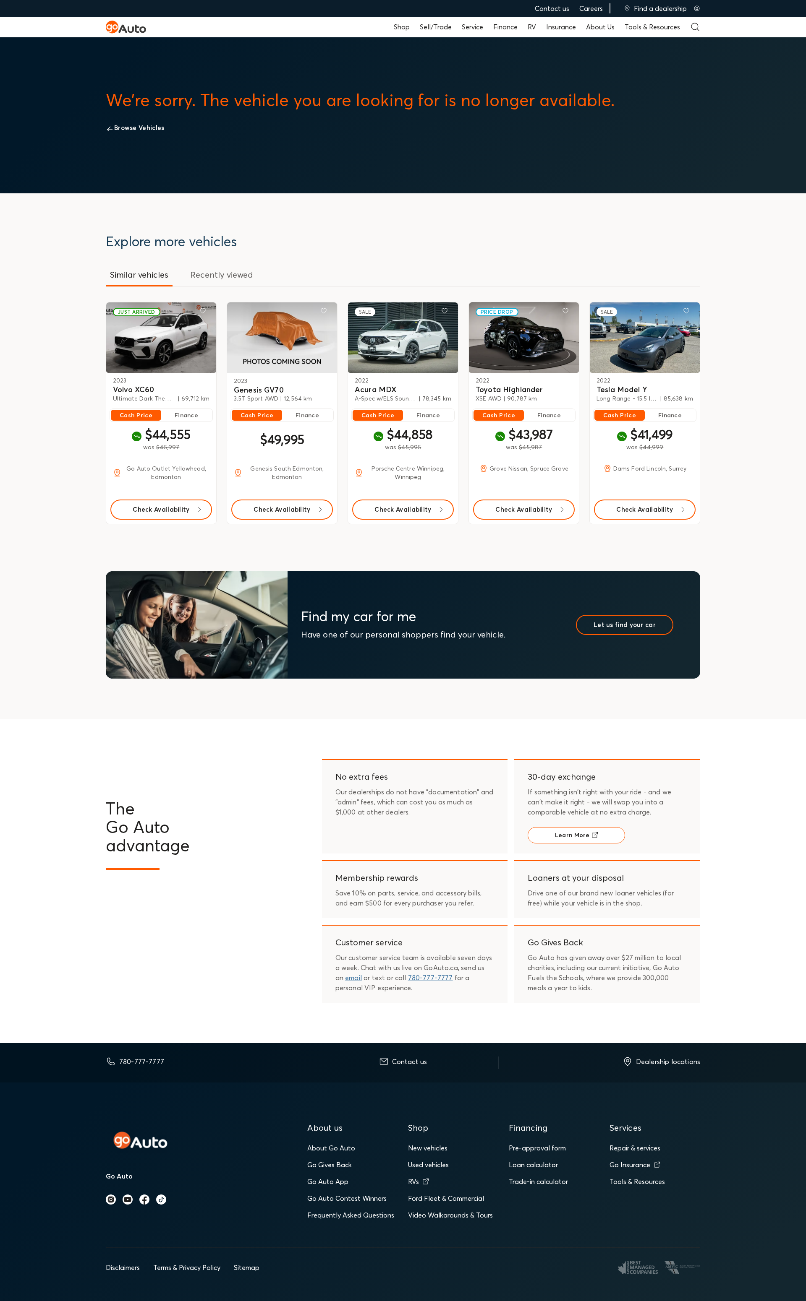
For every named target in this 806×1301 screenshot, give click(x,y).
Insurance (561, 27)
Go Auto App (327, 1181)
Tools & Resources (652, 27)
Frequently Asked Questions (350, 1215)
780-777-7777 (430, 977)
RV (532, 27)
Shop (402, 27)
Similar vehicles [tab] (139, 274)
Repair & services (635, 1148)
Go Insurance (630, 1164)
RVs (413, 1181)
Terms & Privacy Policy (186, 1267)
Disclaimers (123, 1267)
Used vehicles (428, 1164)
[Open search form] (695, 27)
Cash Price (136, 415)
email (353, 977)
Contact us (552, 8)
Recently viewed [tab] (221, 274)
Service (472, 27)
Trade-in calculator (538, 1181)
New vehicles (427, 1148)
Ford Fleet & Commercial (446, 1198)
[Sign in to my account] (696, 8)
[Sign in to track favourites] (204, 312)
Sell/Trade (436, 27)
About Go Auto (331, 1148)
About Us (600, 27)
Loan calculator (533, 1164)
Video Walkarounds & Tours (450, 1215)
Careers (591, 8)
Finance (505, 27)
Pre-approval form (537, 1148)
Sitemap (246, 1267)
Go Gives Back (329, 1164)
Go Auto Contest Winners (347, 1198)
